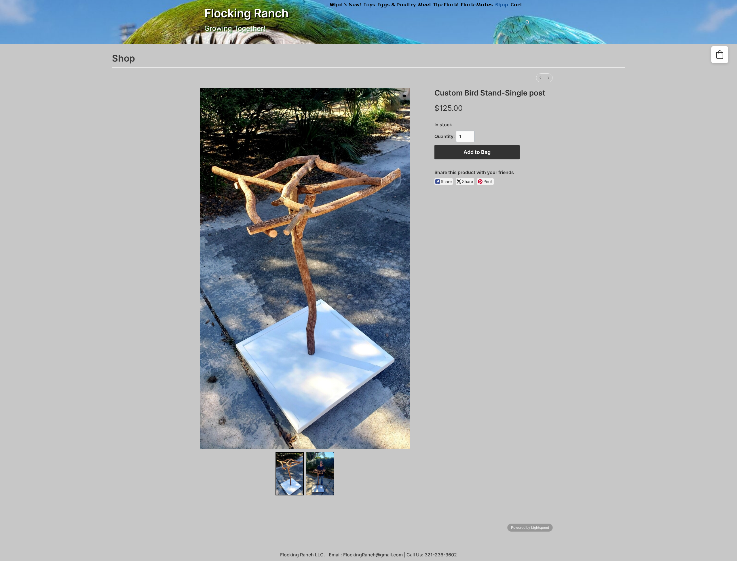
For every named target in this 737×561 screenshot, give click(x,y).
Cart (516, 5)
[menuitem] (540, 78)
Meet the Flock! (438, 5)
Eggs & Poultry (396, 5)
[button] (719, 54)
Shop (501, 5)
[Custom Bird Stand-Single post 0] (290, 473)
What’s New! (345, 5)
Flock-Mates (477, 5)
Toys (369, 5)
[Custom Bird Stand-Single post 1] (320, 473)
